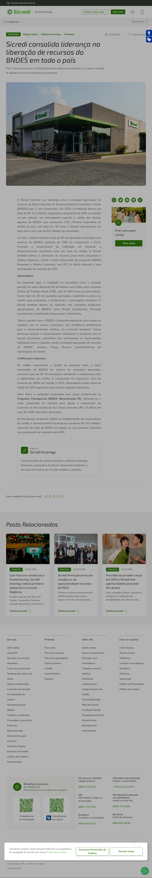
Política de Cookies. (56, 852)
